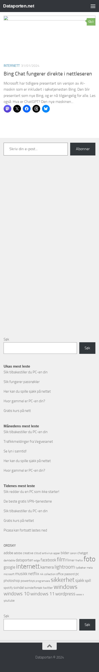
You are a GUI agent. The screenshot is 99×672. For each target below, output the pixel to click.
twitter (48, 588)
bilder (65, 553)
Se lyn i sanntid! (15, 451)
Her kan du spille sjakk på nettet (27, 391)
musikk (21, 573)
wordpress (65, 594)
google (9, 567)
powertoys (28, 581)
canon (73, 553)
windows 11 (42, 594)
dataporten (24, 560)
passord (69, 574)
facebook (48, 560)
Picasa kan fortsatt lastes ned (25, 530)
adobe (8, 553)
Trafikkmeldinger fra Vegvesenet (28, 441)
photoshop (12, 580)
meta (90, 567)
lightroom (65, 567)
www (79, 594)
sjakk (79, 580)
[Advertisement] (49, 253)
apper (56, 553)
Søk (6, 339)
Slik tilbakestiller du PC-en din (26, 372)
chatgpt (82, 553)
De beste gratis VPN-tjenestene (28, 501)
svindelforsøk (33, 588)
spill (88, 580)
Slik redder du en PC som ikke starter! (31, 492)
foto (89, 559)
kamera (47, 567)
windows (65, 587)
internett (28, 566)
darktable (9, 560)
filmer (70, 560)
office (60, 574)
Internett (12, 66)
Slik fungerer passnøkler (22, 382)
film (61, 559)
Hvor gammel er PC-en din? (24, 401)
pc (77, 574)
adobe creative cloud (27, 553)
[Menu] (93, 6)
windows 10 (17, 594)
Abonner (83, 149)
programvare (43, 581)
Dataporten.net (18, 5)
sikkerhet (62, 580)
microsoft (9, 574)
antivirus (47, 553)
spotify (8, 588)
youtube (9, 600)
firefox (79, 560)
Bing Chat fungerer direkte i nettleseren (48, 74)
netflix (33, 573)
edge (37, 560)
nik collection (48, 574)
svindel (18, 587)
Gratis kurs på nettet (19, 520)
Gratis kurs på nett (17, 411)
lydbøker (81, 567)
